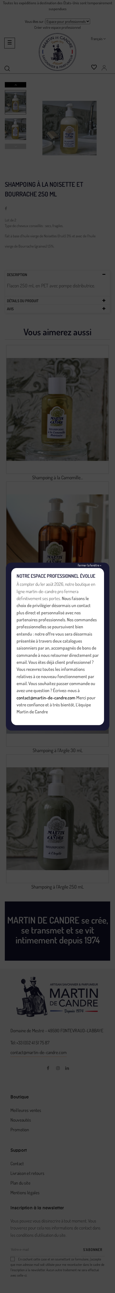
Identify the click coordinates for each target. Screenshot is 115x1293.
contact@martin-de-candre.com (46, 697)
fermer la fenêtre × (89, 565)
